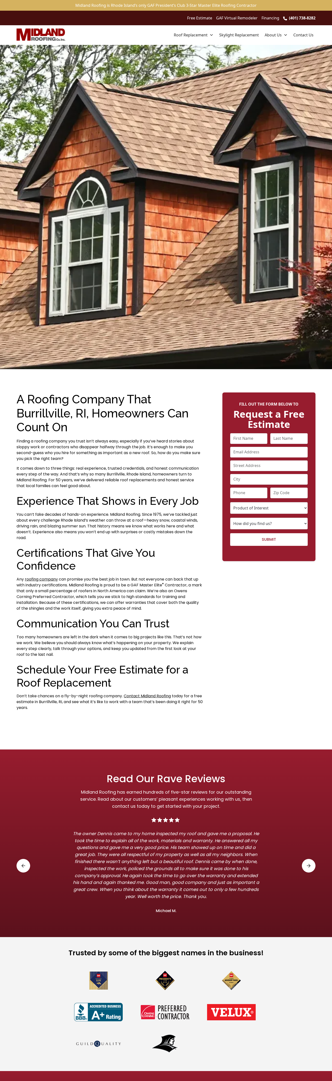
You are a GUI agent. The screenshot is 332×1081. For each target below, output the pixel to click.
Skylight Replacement (239, 35)
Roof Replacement (191, 35)
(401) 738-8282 (302, 18)
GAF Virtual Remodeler (237, 18)
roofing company (41, 579)
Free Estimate (199, 18)
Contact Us (303, 35)
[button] (193, 35)
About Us (273, 35)
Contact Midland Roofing (147, 696)
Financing (270, 18)
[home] (41, 35)
